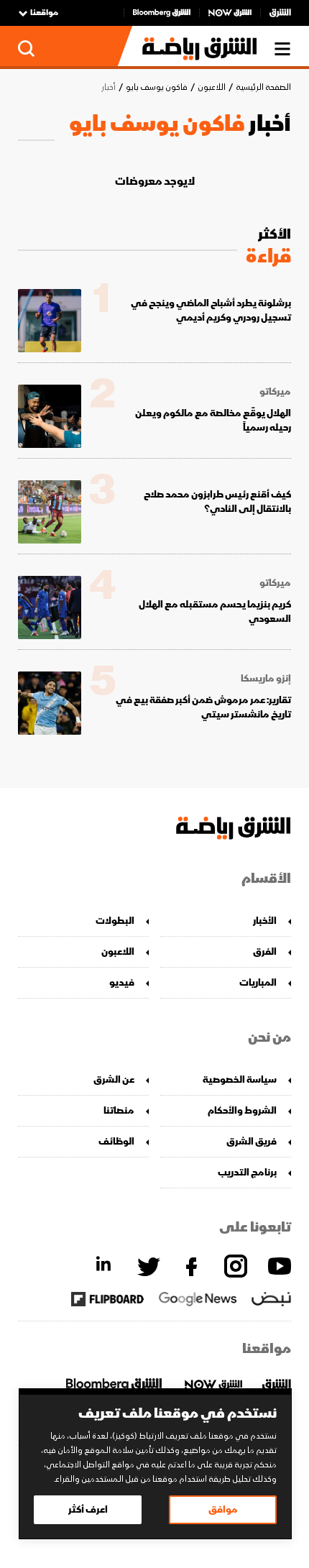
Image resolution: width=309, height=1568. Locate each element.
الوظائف (116, 1141)
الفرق (265, 951)
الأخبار (265, 920)
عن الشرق (113, 1079)
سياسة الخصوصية (240, 1079)
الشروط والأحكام (242, 1110)
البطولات (115, 920)
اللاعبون (212, 87)
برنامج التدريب (247, 1172)
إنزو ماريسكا (266, 678)
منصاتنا (118, 1110)
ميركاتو (275, 392)
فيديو (121, 982)
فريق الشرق (251, 1141)
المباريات (258, 982)
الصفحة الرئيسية (263, 87)
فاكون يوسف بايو (157, 87)
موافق (223, 1509)
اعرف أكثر (88, 1509)
